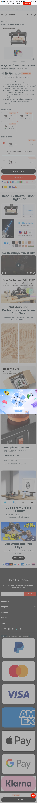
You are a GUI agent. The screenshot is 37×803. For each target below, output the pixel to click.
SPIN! (18, 410)
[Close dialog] (36, 390)
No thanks (18, 412)
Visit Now (27, 3)
